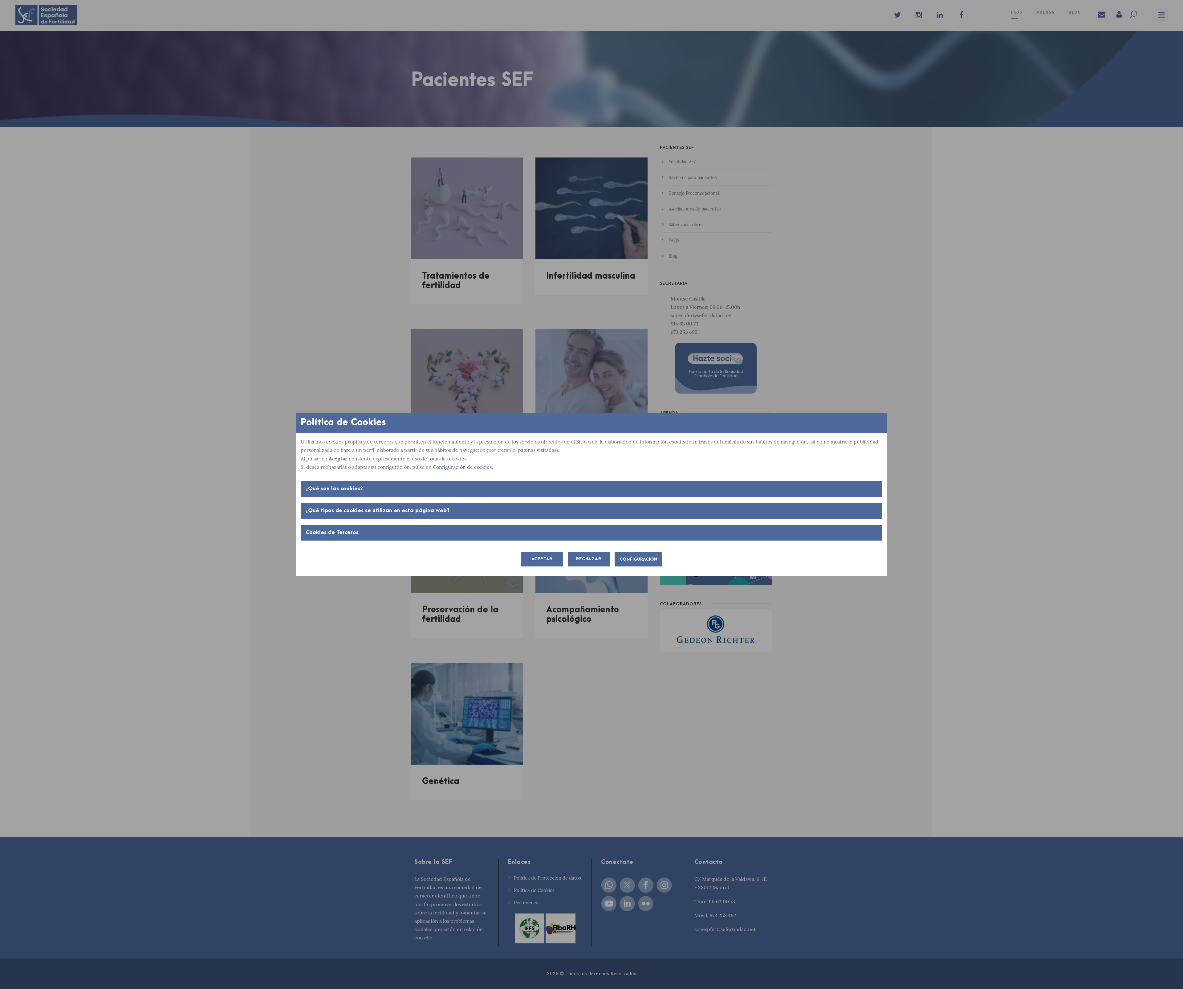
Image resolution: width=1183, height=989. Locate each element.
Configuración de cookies (462, 467)
